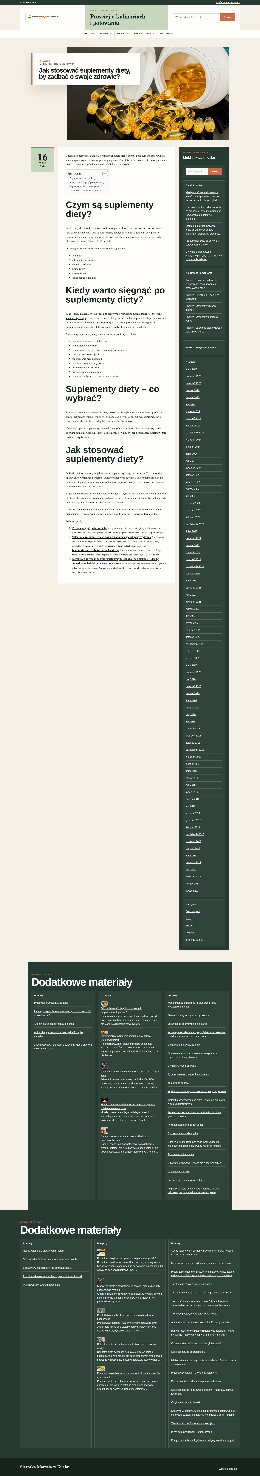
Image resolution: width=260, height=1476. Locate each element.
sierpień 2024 (193, 446)
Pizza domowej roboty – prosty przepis (188, 1015)
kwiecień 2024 (193, 468)
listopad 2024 (193, 425)
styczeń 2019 (193, 728)
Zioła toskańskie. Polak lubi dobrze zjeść (193, 1423)
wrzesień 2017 (193, 841)
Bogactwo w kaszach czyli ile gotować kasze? (47, 1268)
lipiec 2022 (191, 531)
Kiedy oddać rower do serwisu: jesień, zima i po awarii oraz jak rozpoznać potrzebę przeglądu (202, 196)
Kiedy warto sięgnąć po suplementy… (88, 182)
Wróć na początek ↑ (229, 1469)
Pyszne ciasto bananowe (181, 1154)
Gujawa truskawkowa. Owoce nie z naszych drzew (194, 1163)
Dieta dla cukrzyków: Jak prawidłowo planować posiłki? (126, 1258)
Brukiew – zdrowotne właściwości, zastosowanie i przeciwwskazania (202, 284)
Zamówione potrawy (178, 1083)
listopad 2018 (193, 742)
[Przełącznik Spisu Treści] (103, 173)
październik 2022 (195, 524)
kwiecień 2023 (193, 482)
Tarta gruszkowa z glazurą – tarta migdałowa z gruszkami (201, 1292)
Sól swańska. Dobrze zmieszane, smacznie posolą (50, 1259)
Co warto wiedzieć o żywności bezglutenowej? (196, 1343)
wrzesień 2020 (193, 651)
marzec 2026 (193, 390)
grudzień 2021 (193, 559)
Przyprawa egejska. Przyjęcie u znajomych (194, 1372)
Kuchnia (123, 34)
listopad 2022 (193, 517)
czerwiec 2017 (193, 862)
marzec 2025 (193, 397)
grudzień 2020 (193, 630)
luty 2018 (190, 806)
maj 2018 (191, 785)
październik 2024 (195, 432)
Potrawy (105, 34)
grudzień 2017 (193, 820)
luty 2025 (190, 404)
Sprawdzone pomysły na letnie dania (187, 1024)
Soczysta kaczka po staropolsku (185, 1180)
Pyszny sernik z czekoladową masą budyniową (196, 1381)
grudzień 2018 (193, 735)
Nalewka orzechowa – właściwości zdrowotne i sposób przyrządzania (111, 537)
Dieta (89, 34)
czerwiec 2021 (193, 587)
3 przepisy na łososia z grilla (183, 1133)
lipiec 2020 (191, 665)
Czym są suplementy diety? (83, 178)
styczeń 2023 (193, 503)
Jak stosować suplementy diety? (85, 190)
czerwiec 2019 (193, 707)
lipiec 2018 (191, 771)
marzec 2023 (193, 489)
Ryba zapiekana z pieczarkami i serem (188, 1074)
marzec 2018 (193, 799)
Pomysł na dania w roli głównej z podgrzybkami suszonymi (202, 1440)
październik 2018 (195, 750)
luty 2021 (190, 616)
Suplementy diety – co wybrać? (85, 186)
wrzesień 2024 (193, 439)
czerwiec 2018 (193, 778)
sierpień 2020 (193, 658)
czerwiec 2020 (193, 672)
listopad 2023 (193, 475)
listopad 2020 (193, 637)
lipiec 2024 (191, 454)
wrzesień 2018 (193, 757)
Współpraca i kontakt (228, 2)
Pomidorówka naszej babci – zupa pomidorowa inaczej (52, 1276)
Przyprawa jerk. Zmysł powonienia (41, 1285)
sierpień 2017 (193, 848)
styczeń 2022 (193, 552)
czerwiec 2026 (193, 376)
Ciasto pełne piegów (179, 1171)
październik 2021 (195, 566)
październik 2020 (195, 644)
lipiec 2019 (191, 700)
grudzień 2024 (193, 418)
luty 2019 (190, 721)
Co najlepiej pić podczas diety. (89, 528)
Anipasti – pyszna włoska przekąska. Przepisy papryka (200, 1322)
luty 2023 (190, 496)
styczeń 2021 (193, 623)
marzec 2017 (193, 883)
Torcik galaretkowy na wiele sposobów (191, 1284)
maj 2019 (191, 714)
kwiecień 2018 (193, 792)
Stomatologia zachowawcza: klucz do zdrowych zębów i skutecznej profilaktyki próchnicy (203, 230)
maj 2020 (191, 679)
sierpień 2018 (193, 764)
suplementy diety (75, 318)
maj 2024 (191, 461)
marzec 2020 (193, 693)
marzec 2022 (193, 545)
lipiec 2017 (191, 855)
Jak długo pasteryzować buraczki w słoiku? (194, 1313)
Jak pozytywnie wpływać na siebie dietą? (95, 550)
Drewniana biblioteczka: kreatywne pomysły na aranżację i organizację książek (204, 255)
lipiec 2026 (191, 369)
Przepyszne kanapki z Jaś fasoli (51, 1003)
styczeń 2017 (193, 890)
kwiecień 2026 (193, 383)
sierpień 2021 (193, 573)
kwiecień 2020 (193, 686)
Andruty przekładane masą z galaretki (54, 1024)
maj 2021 (191, 594)
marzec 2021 (193, 609)
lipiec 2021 (191, 580)
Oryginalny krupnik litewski (182, 1065)
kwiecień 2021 (193, 602)
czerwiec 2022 (193, 538)
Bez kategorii (167, 34)
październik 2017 (195, 834)
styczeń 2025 (193, 411)
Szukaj (227, 17)
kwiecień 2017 (193, 876)
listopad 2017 (193, 827)
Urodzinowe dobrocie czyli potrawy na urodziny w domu (201, 1263)
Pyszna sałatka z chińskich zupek (185, 1125)
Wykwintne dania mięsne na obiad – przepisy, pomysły (197, 1091)
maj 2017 (191, 869)
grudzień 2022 (193, 510)
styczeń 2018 (193, 813)
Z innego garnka (144, 34)
